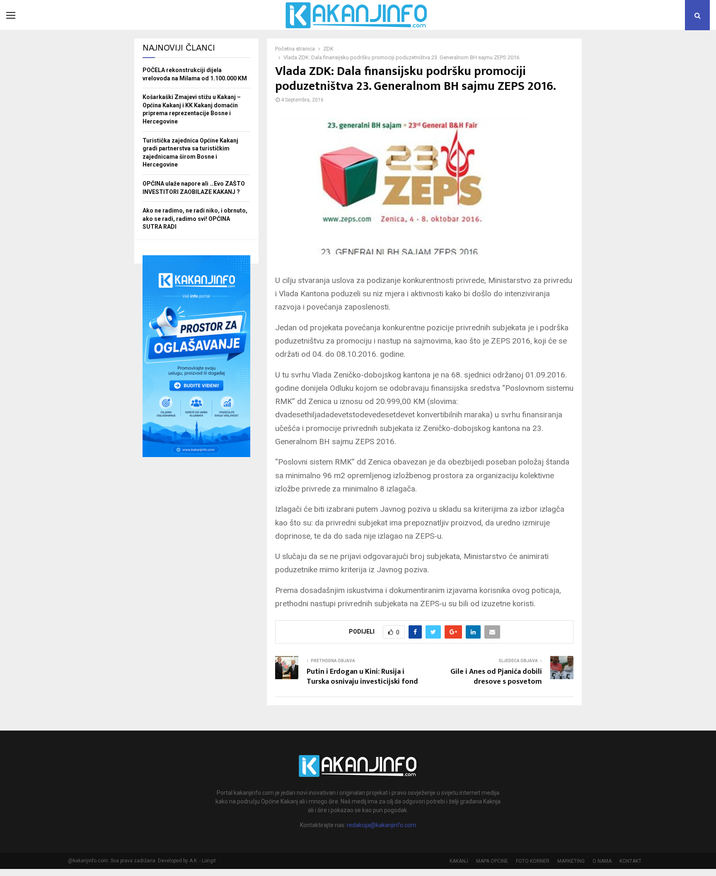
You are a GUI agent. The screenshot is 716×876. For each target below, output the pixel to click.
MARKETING (571, 861)
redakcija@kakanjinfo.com (381, 825)
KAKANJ (459, 861)
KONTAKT (630, 861)
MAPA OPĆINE (492, 861)
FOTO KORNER (532, 861)
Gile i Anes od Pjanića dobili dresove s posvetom (496, 676)
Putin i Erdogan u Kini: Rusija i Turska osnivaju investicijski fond (362, 676)
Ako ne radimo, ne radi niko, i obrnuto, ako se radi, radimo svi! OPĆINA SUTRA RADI (195, 218)
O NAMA (602, 861)
